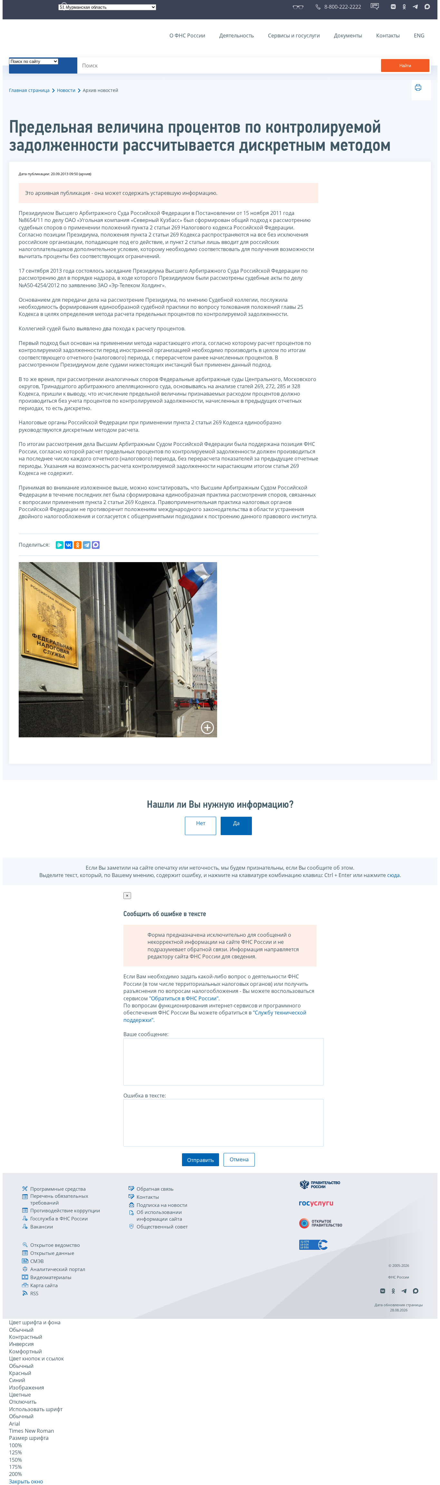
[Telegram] (87, 545)
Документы (348, 35)
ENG (419, 35)
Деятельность (236, 35)
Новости (66, 90)
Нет (200, 823)
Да (236, 823)
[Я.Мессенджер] (59, 545)
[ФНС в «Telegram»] (415, 7)
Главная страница (29, 90)
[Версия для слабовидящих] (299, 6)
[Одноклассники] (77, 545)
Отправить (200, 1160)
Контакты (388, 35)
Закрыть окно (26, 1481)
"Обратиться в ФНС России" (183, 998)
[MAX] (96, 545)
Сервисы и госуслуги (294, 35)
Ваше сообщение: (145, 1034)
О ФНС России (187, 35)
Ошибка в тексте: (144, 1095)
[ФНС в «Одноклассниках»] (404, 7)
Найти (405, 65)
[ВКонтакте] (68, 545)
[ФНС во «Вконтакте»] (393, 7)
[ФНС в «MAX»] (426, 7)
